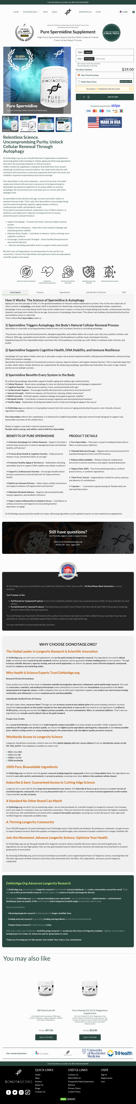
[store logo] (68, 12)
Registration (106, 1078)
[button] (6, 80)
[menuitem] (16, 11)
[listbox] (108, 52)
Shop (37, 1078)
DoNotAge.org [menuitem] (30, 12)
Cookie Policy (74, 1091)
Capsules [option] (88, 52)
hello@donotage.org (73, 542)
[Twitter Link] (14, 1094)
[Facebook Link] (8, 1094)
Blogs (37, 1088)
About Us (39, 1085)
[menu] (35, 12)
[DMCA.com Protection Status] (68, 1100)
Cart (103, 1081)
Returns (71, 1085)
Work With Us (74, 1078)
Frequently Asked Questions (81, 1081)
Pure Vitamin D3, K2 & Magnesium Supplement (90, 1012)
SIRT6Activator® (46, 1010)
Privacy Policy (74, 1088)
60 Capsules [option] (89, 59)
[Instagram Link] (21, 1094)
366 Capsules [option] (100, 59)
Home (37, 1074)
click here (50, 624)
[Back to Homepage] (18, 1072)
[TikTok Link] (27, 1094)
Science (38, 1081)
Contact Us (40, 1091)
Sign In (104, 1074)
